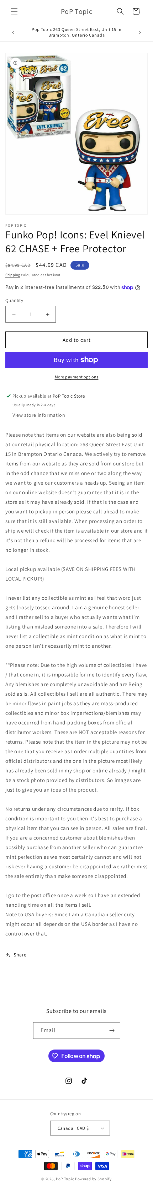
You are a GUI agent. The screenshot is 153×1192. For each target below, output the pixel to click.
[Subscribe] (112, 1030)
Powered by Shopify (93, 1178)
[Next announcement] (140, 32)
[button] (14, 11)
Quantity (14, 300)
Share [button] (20, 954)
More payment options (77, 376)
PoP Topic (65, 1178)
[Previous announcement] (13, 32)
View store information (38, 415)
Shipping (12, 275)
